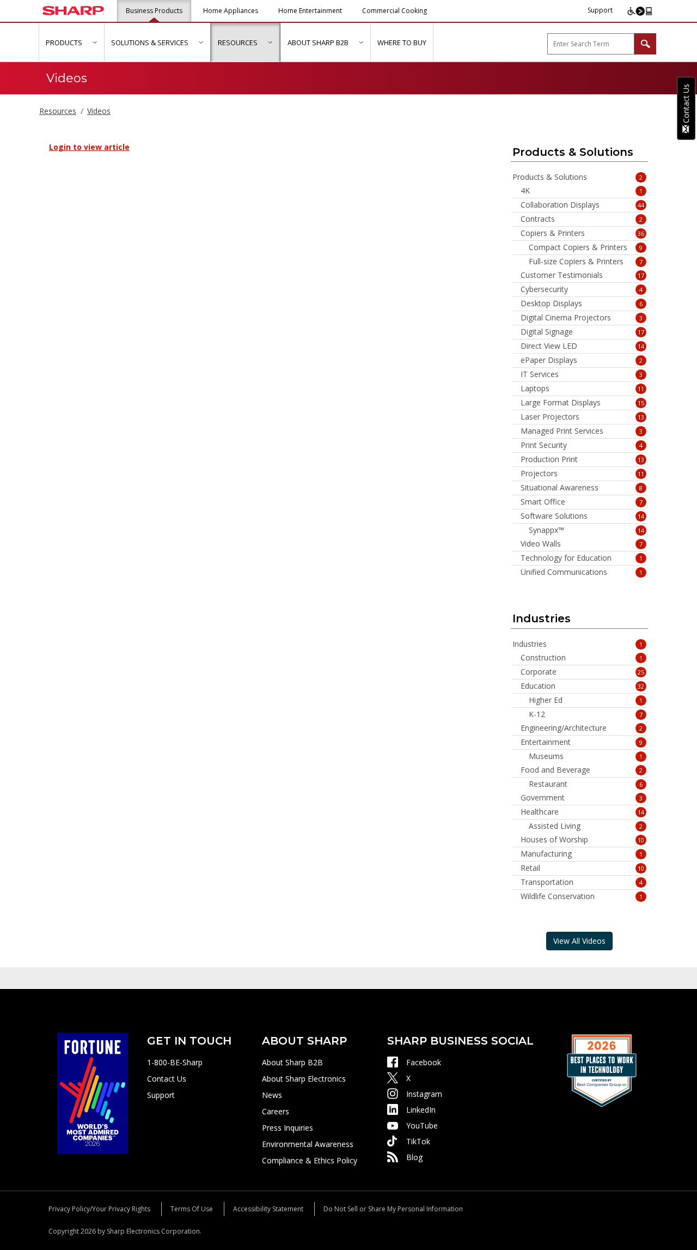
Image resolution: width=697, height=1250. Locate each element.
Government (582, 798)
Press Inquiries (287, 1127)
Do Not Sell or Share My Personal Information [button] (393, 1208)
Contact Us (166, 1078)
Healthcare (583, 812)
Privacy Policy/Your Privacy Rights (99, 1208)
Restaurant (586, 784)
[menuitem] (71, 42)
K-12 (586, 714)
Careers (275, 1111)
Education (583, 686)
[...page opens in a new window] (92, 1092)
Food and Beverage (582, 770)
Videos (99, 111)
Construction (582, 658)
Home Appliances (230, 10)
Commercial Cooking (394, 10)
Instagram (424, 1094)
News (272, 1095)
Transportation (582, 882)
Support (600, 10)
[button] (94, 42)
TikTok (418, 1141)
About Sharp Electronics (304, 1078)
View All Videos (579, 941)
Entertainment (582, 742)
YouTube (422, 1125)
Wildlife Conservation (582, 896)
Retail (583, 868)
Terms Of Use (191, 1208)
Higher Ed (586, 700)
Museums (586, 756)
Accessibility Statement (268, 1208)
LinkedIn (421, 1110)
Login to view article (89, 147)
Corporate (583, 672)
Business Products (154, 10)
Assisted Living (586, 826)
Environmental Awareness (307, 1144)
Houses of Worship (583, 840)
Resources (57, 111)
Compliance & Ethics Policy (309, 1160)
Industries (577, 644)
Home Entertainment (310, 10)
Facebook (423, 1062)
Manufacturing (582, 854)
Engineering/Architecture (582, 728)
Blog (414, 1157)
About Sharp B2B (292, 1062)
